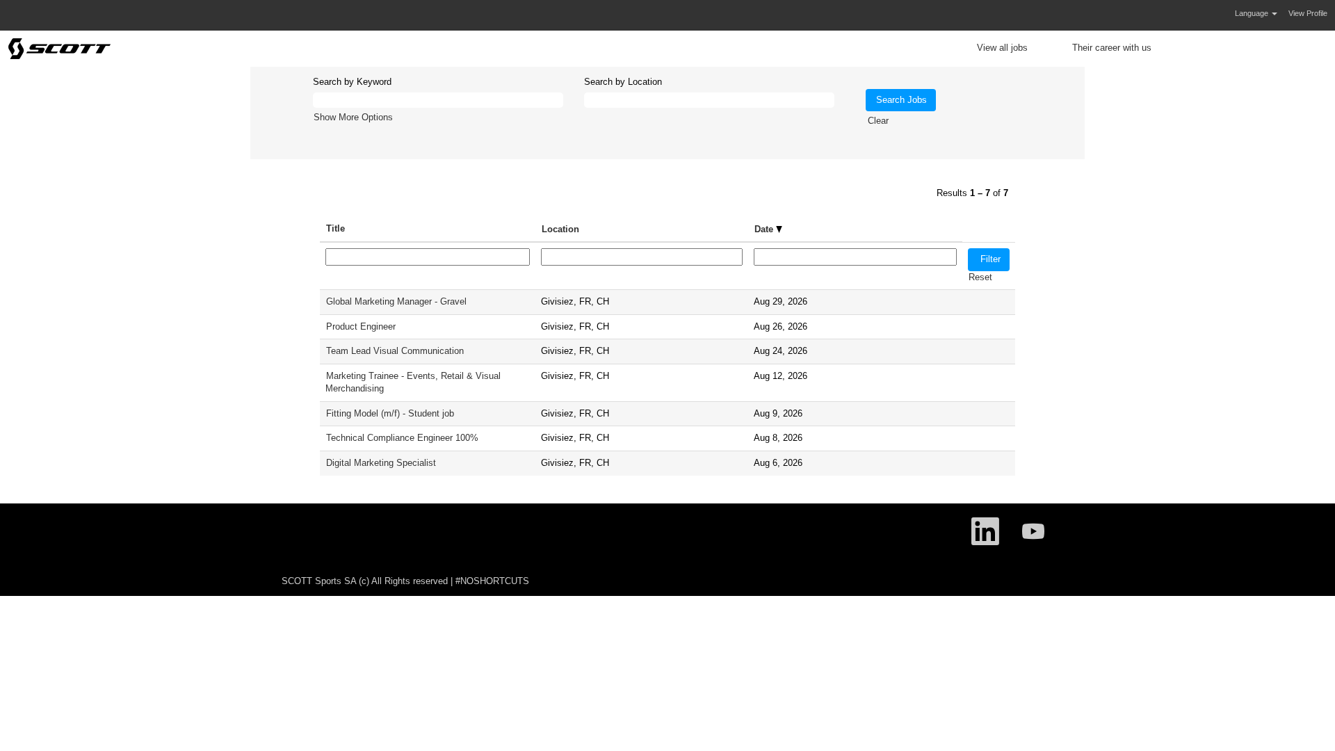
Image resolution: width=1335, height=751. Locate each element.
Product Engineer (361, 326)
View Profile (1307, 13)
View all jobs (1002, 47)
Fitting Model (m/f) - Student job (390, 413)
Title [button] (335, 228)
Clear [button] (878, 120)
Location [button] (560, 229)
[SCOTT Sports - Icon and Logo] (60, 49)
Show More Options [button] (353, 117)
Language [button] (1252, 13)
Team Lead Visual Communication (395, 351)
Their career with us (1111, 47)
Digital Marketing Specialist (381, 463)
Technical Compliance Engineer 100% (402, 438)
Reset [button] (980, 277)
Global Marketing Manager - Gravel (396, 301)
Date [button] (765, 229)
